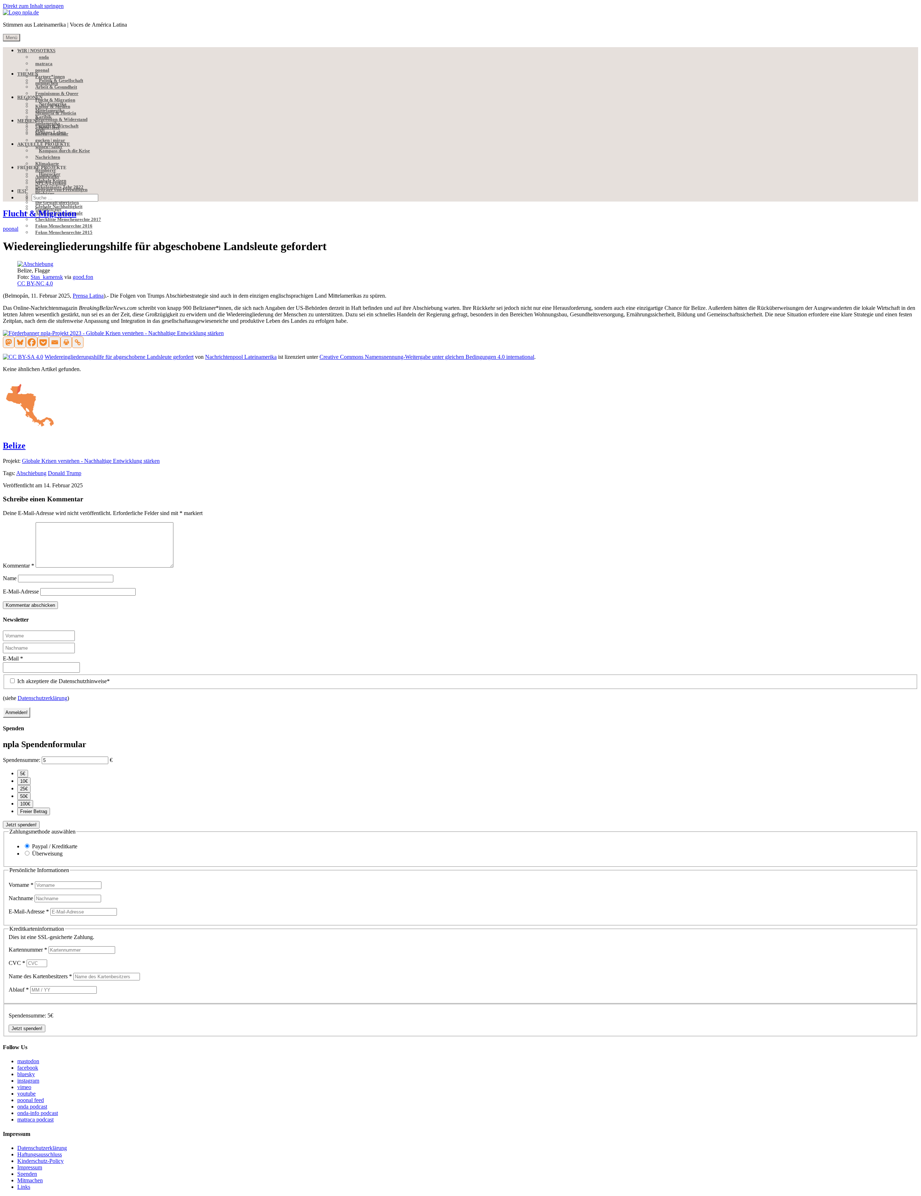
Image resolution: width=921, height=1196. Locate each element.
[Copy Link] (77, 342)
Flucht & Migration (39, 213)
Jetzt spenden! (21, 824)
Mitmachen (30, 1180)
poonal (10, 229)
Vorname (21, 885)
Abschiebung (31, 473)
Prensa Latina (88, 296)
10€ (24, 781)
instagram (28, 1081)
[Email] (54, 342)
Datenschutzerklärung (42, 698)
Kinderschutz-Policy (40, 1161)
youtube (26, 1094)
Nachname (22, 898)
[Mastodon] (8, 342)
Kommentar (18, 566)
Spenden (27, 1174)
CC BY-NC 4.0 (35, 283)
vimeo (24, 1087)
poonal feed (30, 1100)
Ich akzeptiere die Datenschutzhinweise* (63, 681)
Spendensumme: (21, 760)
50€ (24, 796)
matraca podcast (35, 1119)
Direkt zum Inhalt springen (33, 6)
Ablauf (19, 990)
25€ (24, 788)
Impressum (29, 1167)
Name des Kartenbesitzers (40, 976)
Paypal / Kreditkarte (54, 846)
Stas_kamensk (47, 277)
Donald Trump (64, 473)
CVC (17, 963)
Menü (11, 37)
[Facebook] (31, 342)
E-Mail (13, 658)
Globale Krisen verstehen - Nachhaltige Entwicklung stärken (91, 461)
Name (10, 578)
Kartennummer (28, 950)
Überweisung (47, 853)
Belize (14, 445)
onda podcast (32, 1107)
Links (23, 1187)
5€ (22, 773)
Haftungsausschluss (39, 1154)
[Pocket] (43, 342)
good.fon (83, 277)
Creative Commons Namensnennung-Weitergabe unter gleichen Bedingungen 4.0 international (426, 357)
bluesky (26, 1074)
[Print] (66, 342)
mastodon (28, 1061)
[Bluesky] (20, 342)
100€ (25, 804)
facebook (27, 1068)
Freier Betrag (33, 811)
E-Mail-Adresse (21, 591)
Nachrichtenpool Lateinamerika (241, 357)
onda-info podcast (37, 1113)
